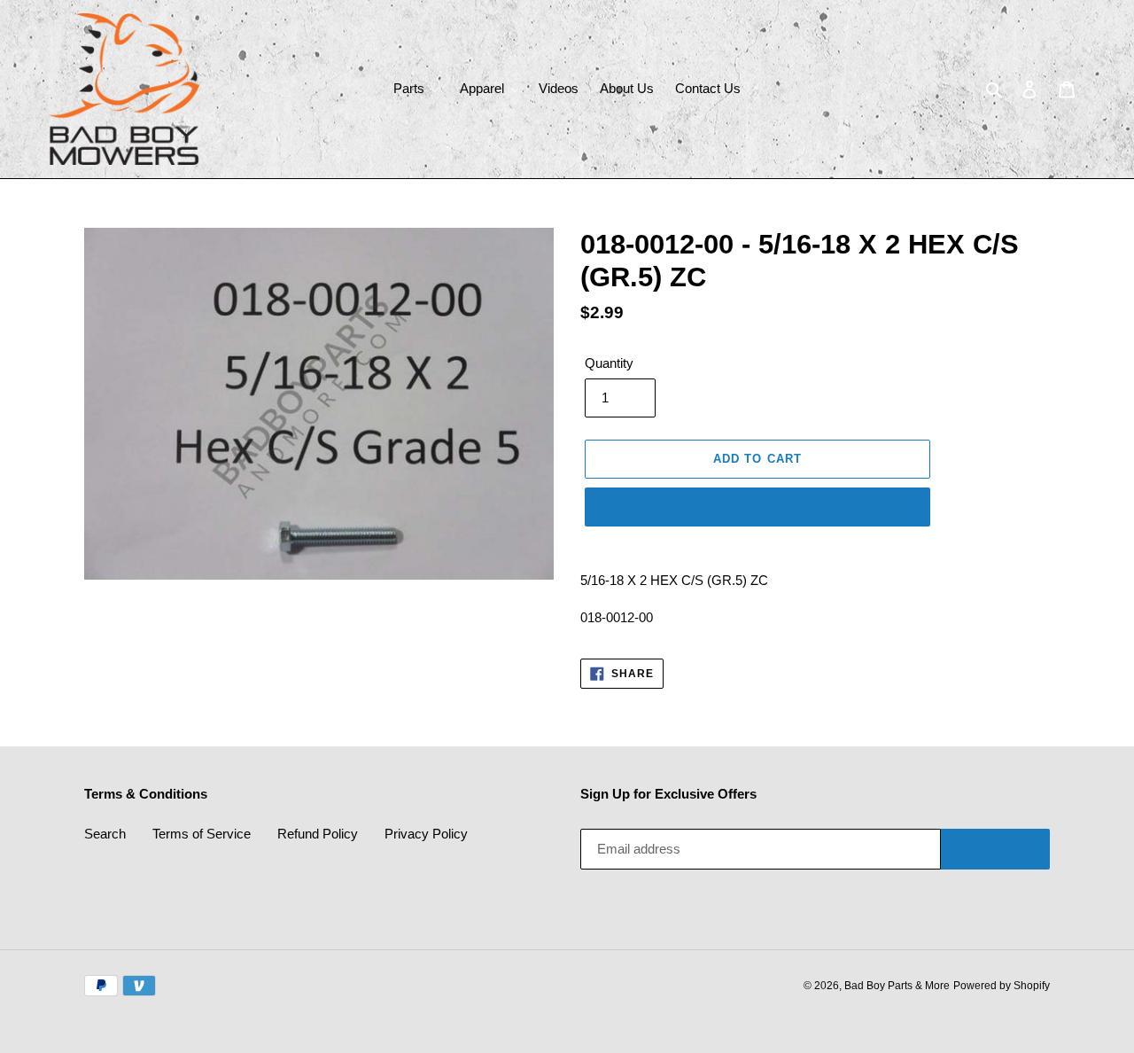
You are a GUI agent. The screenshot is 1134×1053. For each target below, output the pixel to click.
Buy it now (757, 506)
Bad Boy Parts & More (897, 985)
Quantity (609, 362)
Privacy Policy (426, 833)
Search (105, 833)
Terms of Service (201, 833)
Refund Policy (317, 833)
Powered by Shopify (1001, 985)
